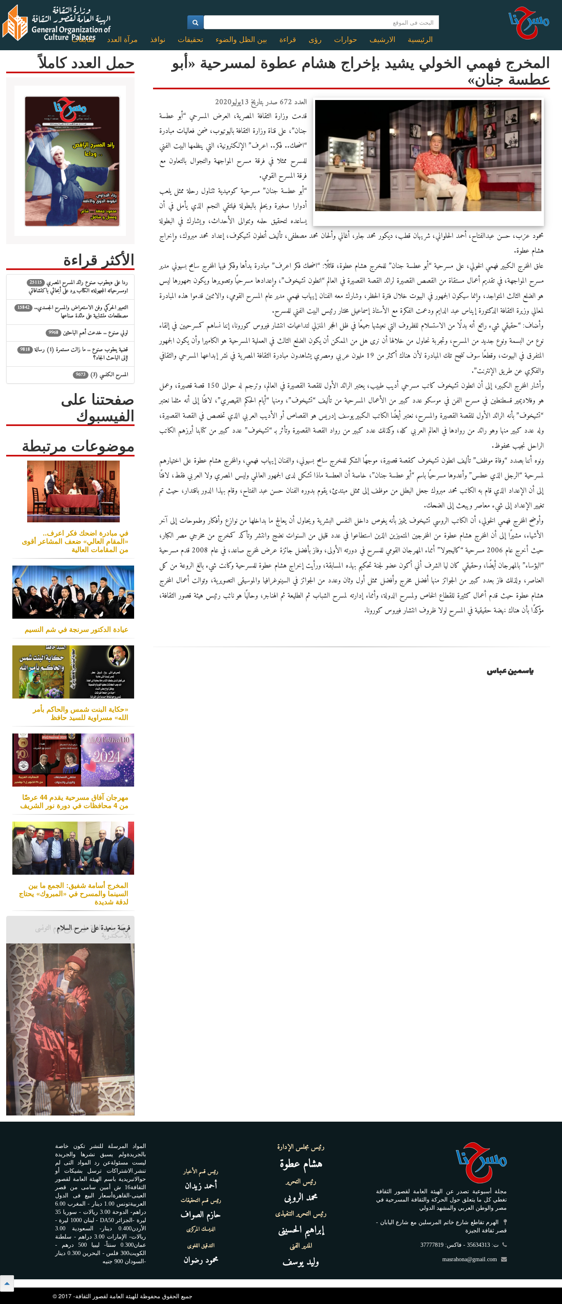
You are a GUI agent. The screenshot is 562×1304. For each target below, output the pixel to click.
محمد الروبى (301, 1197)
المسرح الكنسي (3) (102, 375)
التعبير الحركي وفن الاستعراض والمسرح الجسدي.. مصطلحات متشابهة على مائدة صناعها (72, 312)
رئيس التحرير (301, 1182)
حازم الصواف (201, 1214)
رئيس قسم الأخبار (200, 1172)
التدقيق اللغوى (200, 1246)
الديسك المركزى (200, 1229)
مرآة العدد (122, 39)
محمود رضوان (200, 1260)
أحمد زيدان (201, 1186)
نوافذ (157, 39)
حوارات (345, 39)
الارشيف (382, 39)
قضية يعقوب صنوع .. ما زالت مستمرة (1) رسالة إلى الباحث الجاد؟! (74, 354)
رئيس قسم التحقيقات (201, 1201)
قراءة (287, 39)
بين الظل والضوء (241, 39)
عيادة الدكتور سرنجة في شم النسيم (76, 629)
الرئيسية (420, 39)
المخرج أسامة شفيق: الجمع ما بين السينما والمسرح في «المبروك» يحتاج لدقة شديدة (73, 893)
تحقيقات (190, 39)
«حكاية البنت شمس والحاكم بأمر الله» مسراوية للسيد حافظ (80, 713)
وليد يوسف (301, 1262)
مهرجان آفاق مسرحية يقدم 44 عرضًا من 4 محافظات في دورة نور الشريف (74, 801)
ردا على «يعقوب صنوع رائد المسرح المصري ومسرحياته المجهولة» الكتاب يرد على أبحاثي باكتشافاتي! (78, 286)
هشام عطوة (301, 1164)
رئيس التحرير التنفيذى (301, 1214)
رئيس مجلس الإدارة (301, 1147)
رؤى (315, 39)
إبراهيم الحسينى (301, 1230)
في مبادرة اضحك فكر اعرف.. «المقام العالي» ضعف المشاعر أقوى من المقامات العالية (75, 541)
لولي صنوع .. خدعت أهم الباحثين (88, 333)
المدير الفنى (301, 1246)
